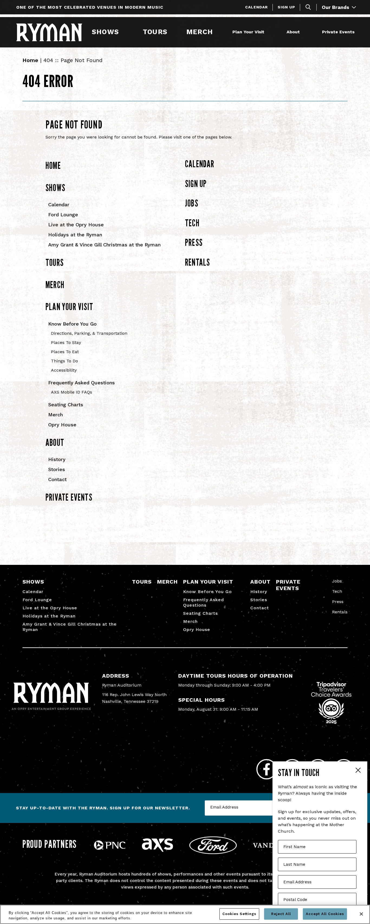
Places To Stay (66, 342)
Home (30, 60)
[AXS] (157, 850)
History (57, 459)
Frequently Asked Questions (81, 382)
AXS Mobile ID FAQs (71, 392)
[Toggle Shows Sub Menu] (121, 32)
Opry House (62, 424)
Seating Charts (65, 404)
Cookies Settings (239, 914)
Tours (155, 32)
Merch (202, 32)
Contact (57, 479)
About (293, 31)
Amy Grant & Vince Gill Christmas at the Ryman (104, 244)
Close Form (358, 771)
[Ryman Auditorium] (49, 32)
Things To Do (64, 360)
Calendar (256, 7)
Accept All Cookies (325, 914)
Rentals (197, 262)
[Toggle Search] (308, 7)
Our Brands (336, 7)
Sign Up (286, 7)
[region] (185, 914)
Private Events (338, 31)
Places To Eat (65, 351)
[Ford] (213, 852)
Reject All (281, 914)
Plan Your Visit (248, 31)
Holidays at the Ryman (75, 234)
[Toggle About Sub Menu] (302, 32)
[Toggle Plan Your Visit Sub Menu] (266, 32)
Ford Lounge (63, 214)
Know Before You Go (72, 324)
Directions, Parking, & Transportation (89, 333)
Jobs (191, 203)
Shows (105, 32)
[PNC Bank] (109, 848)
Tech (192, 222)
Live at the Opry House (76, 224)
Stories (56, 469)
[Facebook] (266, 769)
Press (194, 242)
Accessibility (64, 370)
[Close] (361, 914)
